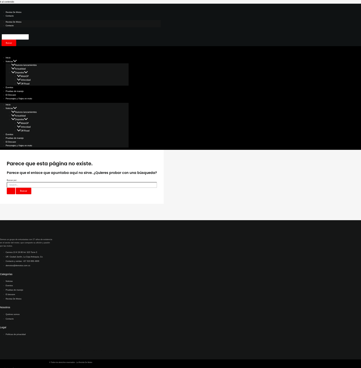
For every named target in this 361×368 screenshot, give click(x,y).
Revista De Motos (13, 12)
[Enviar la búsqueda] (11, 191)
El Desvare (11, 142)
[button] (15, 61)
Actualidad (20, 69)
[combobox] (15, 37)
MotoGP (25, 76)
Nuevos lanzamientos (26, 65)
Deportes (19, 72)
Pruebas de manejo (15, 138)
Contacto (10, 16)
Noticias (9, 61)
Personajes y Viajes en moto (19, 98)
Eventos (9, 134)
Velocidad (26, 80)
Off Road (25, 84)
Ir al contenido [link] (7, 2)
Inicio (8, 104)
